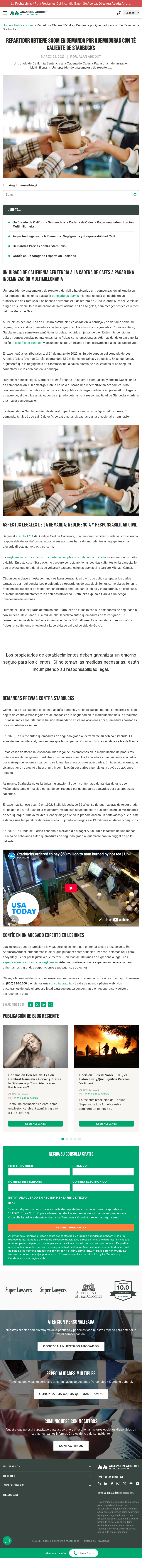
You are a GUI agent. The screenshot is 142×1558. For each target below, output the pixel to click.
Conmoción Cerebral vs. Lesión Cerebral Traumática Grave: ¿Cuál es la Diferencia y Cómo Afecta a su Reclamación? (34, 1081)
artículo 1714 (24, 536)
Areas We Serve (10, 1494)
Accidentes (9, 1476)
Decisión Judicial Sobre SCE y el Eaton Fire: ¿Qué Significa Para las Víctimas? (104, 1079)
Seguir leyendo (35, 1123)
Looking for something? (20, 185)
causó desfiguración (29, 342)
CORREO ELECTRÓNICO (90, 1181)
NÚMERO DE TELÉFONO (25, 1181)
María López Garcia (26, 1097)
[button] (62, 1139)
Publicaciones (23, 25)
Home (7, 25)
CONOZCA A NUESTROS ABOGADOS (71, 1346)
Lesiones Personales (13, 1485)
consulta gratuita (60, 983)
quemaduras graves (65, 295)
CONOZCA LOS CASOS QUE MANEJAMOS (71, 1394)
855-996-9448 (119, 13)
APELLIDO (80, 1165)
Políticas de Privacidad (95, 1540)
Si (13, 1203)
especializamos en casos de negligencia (30, 962)
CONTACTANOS (71, 1445)
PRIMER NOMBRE (21, 1165)
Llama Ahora (86, 1553)
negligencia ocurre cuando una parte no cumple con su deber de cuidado (56, 557)
